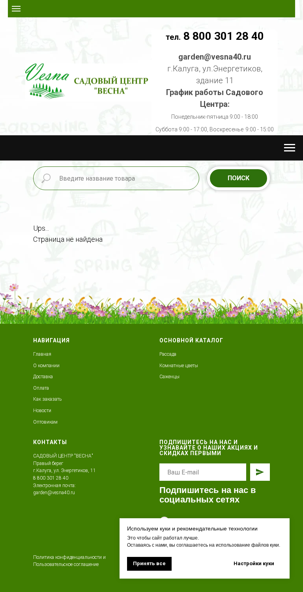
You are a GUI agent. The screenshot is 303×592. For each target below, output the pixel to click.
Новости (42, 410)
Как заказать (47, 399)
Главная (42, 354)
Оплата (41, 388)
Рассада (167, 354)
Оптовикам (45, 422)
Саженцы (169, 376)
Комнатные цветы (178, 365)
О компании (46, 365)
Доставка (43, 376)
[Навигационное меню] (16, 8)
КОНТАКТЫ (50, 442)
